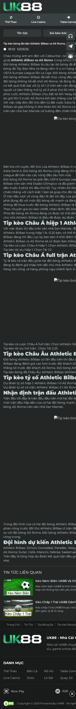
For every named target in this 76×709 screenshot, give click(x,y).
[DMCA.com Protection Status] (8, 703)
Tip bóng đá (45, 624)
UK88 (44, 209)
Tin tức (28, 624)
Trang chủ (13, 624)
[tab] (22, 33)
